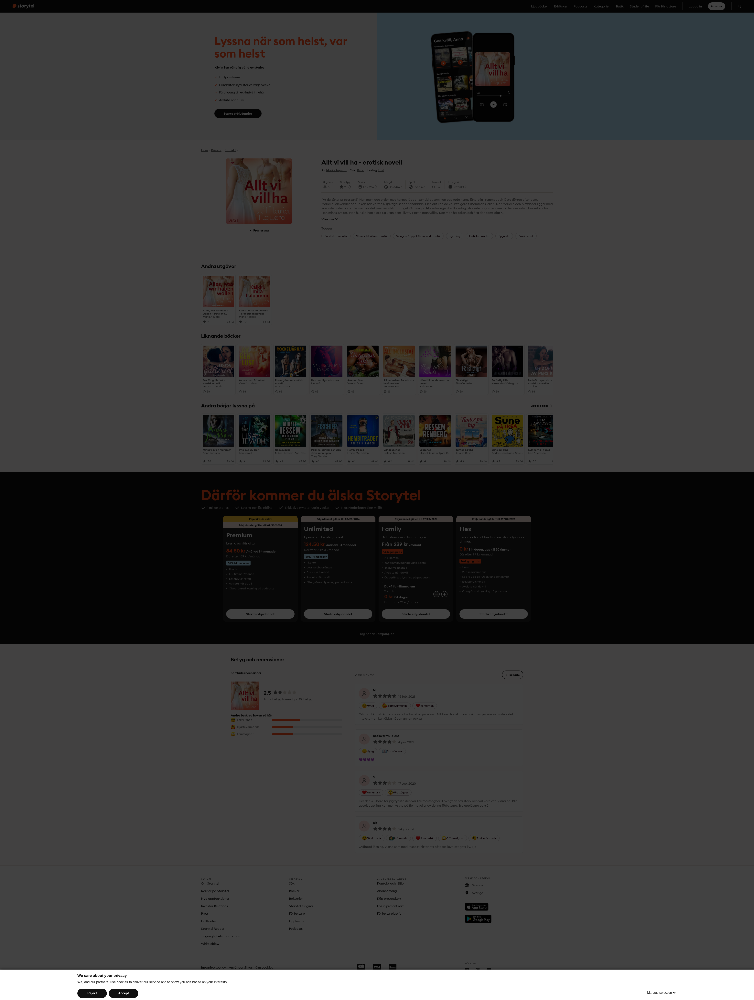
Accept (123, 993)
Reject (92, 993)
